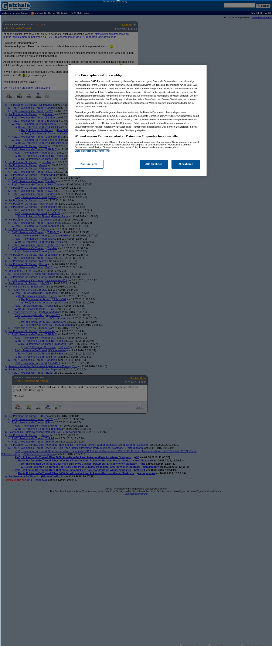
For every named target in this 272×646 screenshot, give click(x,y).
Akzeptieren (185, 164)
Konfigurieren (89, 164)
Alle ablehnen (153, 164)
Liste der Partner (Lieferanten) (92, 150)
